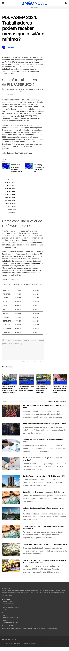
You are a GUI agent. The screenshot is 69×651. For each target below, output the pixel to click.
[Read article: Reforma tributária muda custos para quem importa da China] (11, 445)
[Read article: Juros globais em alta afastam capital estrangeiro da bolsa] (11, 429)
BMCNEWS (11, 47)
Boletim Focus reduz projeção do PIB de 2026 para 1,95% (44, 476)
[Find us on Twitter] (12, 639)
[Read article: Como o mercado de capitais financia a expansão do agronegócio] (43, 379)
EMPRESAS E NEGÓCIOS (7, 383)
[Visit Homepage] (34, 3)
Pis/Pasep (9, 366)
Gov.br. (37, 263)
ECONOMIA (56, 401)
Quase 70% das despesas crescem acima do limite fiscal (44, 492)
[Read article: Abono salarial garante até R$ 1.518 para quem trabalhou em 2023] (29, 166)
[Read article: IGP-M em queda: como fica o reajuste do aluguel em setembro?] (11, 463)
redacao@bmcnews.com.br (10, 617)
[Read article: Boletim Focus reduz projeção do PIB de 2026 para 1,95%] (11, 481)
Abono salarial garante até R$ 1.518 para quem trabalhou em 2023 (39, 167)
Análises (50, 401)
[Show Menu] (3, 3)
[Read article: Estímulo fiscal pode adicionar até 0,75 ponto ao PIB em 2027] (11, 513)
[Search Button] (66, 3)
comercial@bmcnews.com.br (10, 622)
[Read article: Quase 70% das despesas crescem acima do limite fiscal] (11, 497)
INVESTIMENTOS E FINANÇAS (59, 383)
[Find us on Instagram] (6, 639)
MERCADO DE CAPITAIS (41, 383)
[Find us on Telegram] (9, 639)
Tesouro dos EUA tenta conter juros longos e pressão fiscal (45, 544)
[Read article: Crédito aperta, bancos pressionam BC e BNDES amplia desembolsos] (11, 531)
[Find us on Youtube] (3, 639)
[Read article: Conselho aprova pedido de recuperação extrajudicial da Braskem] (26, 379)
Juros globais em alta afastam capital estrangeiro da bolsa (44, 424)
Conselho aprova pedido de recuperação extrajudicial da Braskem (26, 388)
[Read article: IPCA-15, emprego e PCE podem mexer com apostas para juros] (11, 411)
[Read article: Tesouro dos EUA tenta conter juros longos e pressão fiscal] (11, 549)
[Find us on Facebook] (15, 639)
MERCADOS (63, 401)
